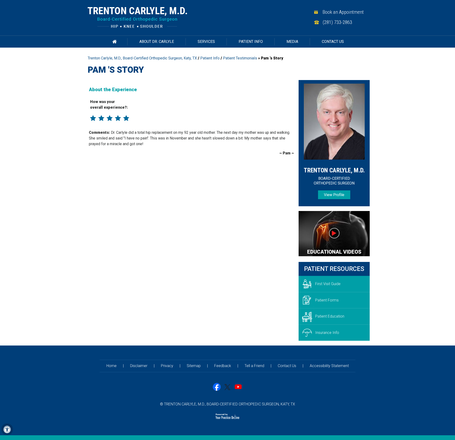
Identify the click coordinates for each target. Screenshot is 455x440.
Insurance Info (327, 332)
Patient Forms (327, 300)
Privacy (167, 366)
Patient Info (251, 41)
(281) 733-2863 (337, 22)
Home (114, 42)
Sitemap (194, 366)
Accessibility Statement (329, 366)
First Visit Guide (328, 284)
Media (292, 41)
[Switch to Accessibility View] (7, 429)
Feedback (222, 366)
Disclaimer (138, 366)
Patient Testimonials (240, 58)
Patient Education (329, 316)
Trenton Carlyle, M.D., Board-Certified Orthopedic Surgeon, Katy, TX (142, 58)
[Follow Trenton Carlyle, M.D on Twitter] (227, 387)
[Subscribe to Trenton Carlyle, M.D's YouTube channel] (238, 387)
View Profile (334, 195)
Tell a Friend (254, 366)
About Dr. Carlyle (156, 41)
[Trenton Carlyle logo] (137, 17)
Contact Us (333, 41)
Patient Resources (334, 268)
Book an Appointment (343, 12)
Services (206, 41)
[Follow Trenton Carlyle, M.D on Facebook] (217, 387)
